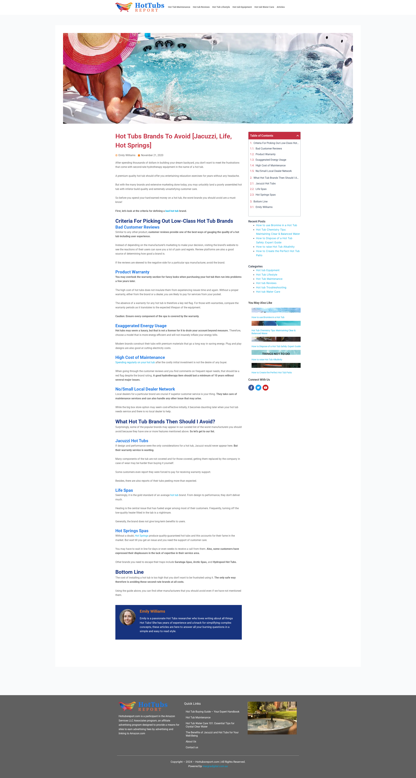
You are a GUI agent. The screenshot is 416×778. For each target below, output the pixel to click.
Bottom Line (260, 201)
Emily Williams (264, 207)
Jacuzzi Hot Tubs (266, 183)
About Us (191, 741)
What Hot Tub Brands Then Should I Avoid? (276, 177)
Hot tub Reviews (201, 7)
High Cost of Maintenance (271, 165)
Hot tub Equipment (242, 7)
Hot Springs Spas (266, 194)
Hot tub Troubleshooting (271, 287)
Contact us (192, 747)
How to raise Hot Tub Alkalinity (275, 246)
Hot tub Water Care (264, 7)
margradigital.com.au (215, 766)
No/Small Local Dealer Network (274, 171)
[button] (298, 135)
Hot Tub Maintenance (179, 7)
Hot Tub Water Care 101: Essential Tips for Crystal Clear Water (210, 725)
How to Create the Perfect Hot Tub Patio (272, 372)
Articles (281, 7)
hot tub (174, 495)
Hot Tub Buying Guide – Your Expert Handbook (212, 711)
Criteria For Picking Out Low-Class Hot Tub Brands (276, 143)
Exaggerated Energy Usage (271, 159)
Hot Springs (141, 535)
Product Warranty (266, 154)
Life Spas (261, 189)
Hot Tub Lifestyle (221, 7)
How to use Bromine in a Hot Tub (276, 225)
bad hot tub (172, 210)
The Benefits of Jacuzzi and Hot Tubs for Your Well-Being (212, 734)
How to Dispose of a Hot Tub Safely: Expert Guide (276, 346)
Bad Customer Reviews (269, 148)
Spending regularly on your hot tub (135, 362)
